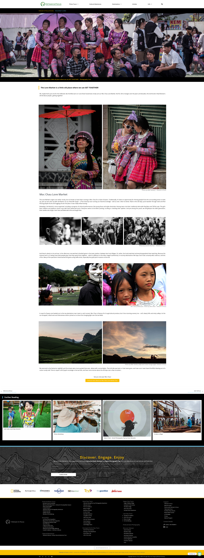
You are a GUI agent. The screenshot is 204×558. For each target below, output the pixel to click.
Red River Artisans (87, 510)
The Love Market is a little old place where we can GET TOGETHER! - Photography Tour (65, 79)
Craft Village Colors (87, 524)
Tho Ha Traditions (87, 506)
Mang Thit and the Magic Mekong (51, 528)
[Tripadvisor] (39, 556)
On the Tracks (86, 512)
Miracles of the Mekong (48, 514)
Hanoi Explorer (86, 521)
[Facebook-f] (42, 556)
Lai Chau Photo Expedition (49, 519)
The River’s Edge (127, 506)
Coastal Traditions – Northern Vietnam (52, 530)
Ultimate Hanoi (87, 505)
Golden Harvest (46, 512)
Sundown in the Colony (129, 505)
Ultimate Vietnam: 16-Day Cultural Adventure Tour (55, 535)
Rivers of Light (86, 508)
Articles (134, 4)
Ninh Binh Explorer (87, 514)
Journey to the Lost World (49, 503)
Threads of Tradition (128, 515)
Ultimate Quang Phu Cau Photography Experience (95, 503)
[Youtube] (51, 556)
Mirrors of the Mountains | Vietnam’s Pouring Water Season (57, 505)
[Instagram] (45, 556)
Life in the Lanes (87, 517)
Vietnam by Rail (46, 511)
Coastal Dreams (46, 508)
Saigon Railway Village (129, 503)
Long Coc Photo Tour (48, 525)
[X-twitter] (48, 556)
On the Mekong (127, 521)
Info (149, 4)
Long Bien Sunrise (87, 515)
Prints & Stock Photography (131, 525)
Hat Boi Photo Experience (130, 510)
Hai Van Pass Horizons (88, 529)
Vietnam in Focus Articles (46, 11)
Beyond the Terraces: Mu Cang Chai (51, 521)
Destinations (116, 4)
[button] (162, 4)
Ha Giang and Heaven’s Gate (49, 522)
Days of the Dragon (47, 506)
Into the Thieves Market (89, 519)
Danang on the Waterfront (89, 531)
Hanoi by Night (87, 523)
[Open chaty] (199, 554)
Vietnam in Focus (17, 522)
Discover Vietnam (128, 528)
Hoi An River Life (87, 533)
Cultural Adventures (95, 4)
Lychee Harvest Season (48, 527)
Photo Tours (73, 4)
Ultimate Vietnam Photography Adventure (53, 509)
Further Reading (11, 397)
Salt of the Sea (46, 524)
